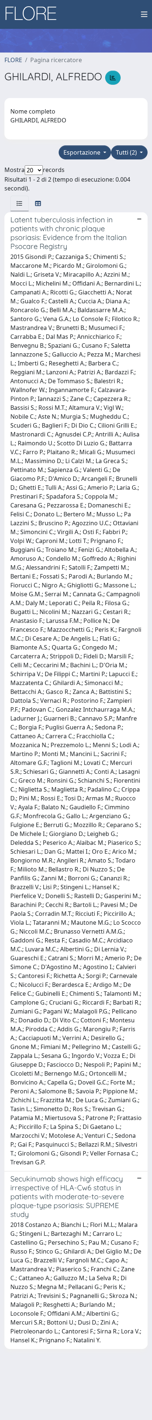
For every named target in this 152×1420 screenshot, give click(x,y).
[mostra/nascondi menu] (144, 14)
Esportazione (82, 152)
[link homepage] (33, 14)
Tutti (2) (127, 152)
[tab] (19, 203)
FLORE (13, 60)
